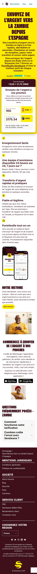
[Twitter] (15, 539)
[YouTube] (25, 539)
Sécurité (5, 486)
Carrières (6, 493)
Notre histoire (14, 4)
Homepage (6, 451)
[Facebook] (12, 539)
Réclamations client (10, 511)
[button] (18, 424)
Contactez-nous (9, 515)
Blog (4, 483)
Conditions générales (11, 465)
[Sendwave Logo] (6, 3)
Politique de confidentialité (13, 468)
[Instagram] (18, 539)
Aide (30, 4)
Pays (24, 4)
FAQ (4, 504)
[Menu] (2, 3)
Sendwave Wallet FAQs (12, 508)
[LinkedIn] (21, 539)
